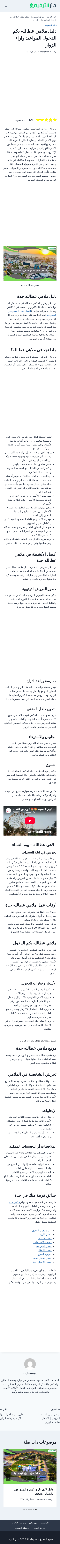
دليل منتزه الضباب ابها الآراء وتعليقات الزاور (11, 1414)
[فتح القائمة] (6, 5)
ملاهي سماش (44, 1238)
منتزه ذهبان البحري (42, 1230)
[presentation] (30, 1466)
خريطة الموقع (22, 1527)
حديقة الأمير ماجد (42, 1242)
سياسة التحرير (18, 1522)
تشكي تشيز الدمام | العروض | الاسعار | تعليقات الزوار (49, 1416)
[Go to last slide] (52, 1477)
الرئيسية (44, 1522)
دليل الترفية (52, 16)
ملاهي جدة (14, 1202)
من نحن (33, 1522)
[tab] (36, 1509)
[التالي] (8, 1477)
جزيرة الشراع (44, 1254)
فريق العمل (39, 1527)
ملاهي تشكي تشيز (42, 1258)
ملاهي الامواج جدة (42, 1261)
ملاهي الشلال (45, 1250)
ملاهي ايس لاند (44, 1246)
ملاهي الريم (46, 1234)
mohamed (44, 52)
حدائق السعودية (37, 16)
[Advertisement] (30, 88)
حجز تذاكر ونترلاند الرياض (32, 1040)
